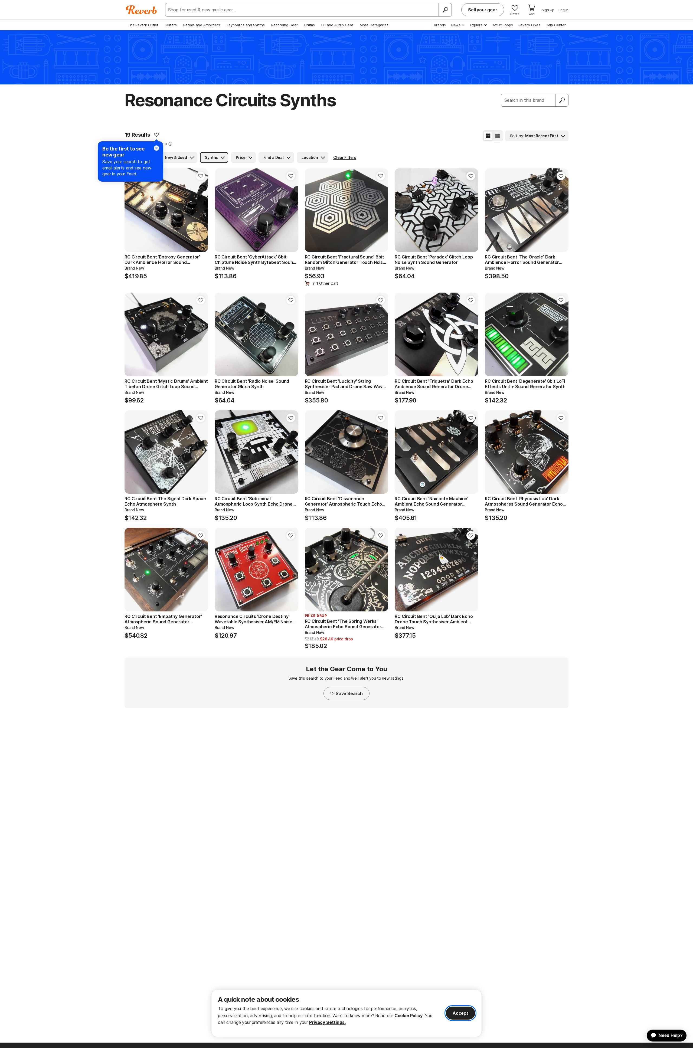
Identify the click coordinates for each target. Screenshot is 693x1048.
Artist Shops (503, 25)
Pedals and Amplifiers (201, 25)
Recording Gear (284, 25)
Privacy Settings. (327, 1022)
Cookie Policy (408, 1015)
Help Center (556, 25)
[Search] (445, 9)
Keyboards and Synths (246, 25)
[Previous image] (132, 210)
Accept (460, 1013)
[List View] (497, 136)
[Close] (156, 148)
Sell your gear (482, 9)
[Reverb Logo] (141, 9)
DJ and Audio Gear (337, 25)
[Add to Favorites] (156, 134)
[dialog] (346, 1013)
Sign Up (548, 10)
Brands (440, 25)
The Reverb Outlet (143, 25)
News (455, 25)
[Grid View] (488, 136)
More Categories (374, 25)
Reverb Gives (529, 25)
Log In (563, 10)
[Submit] (561, 100)
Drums (309, 25)
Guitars (171, 25)
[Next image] (200, 210)
